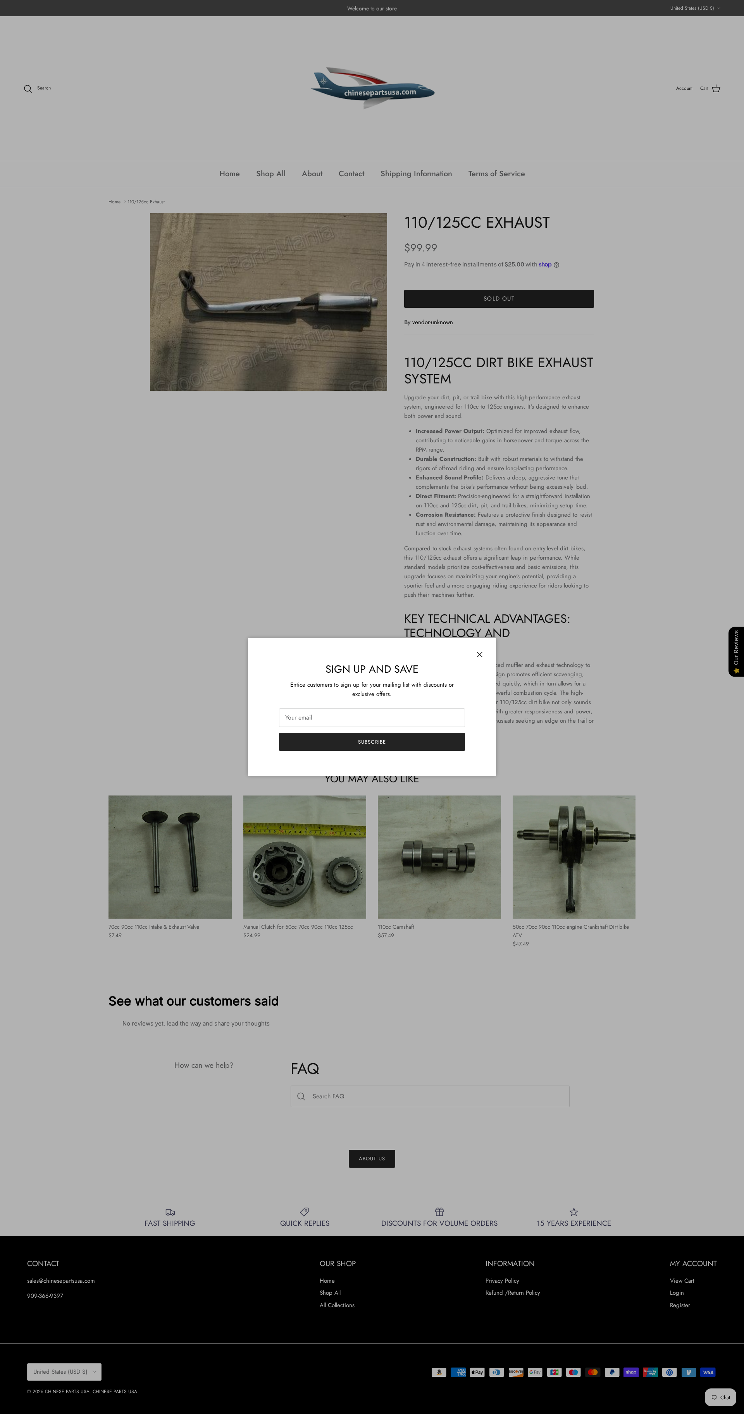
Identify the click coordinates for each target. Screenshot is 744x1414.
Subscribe (372, 742)
